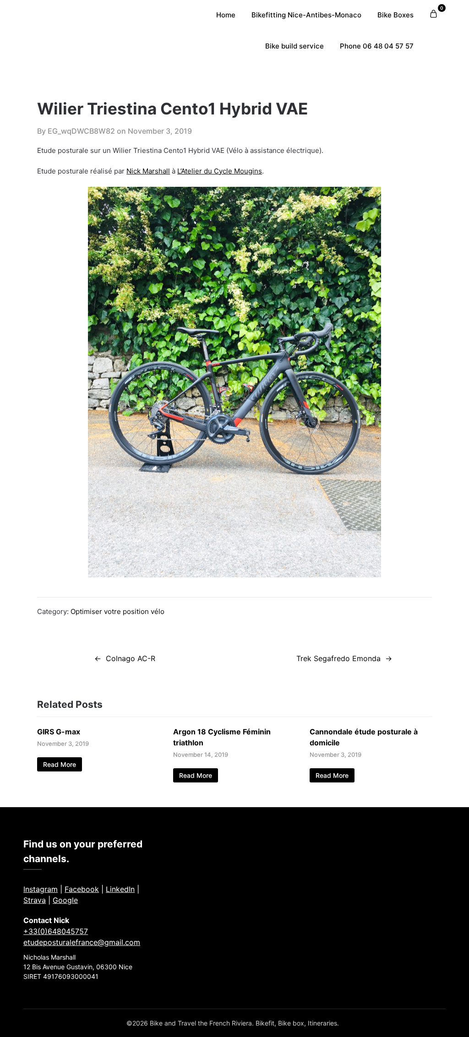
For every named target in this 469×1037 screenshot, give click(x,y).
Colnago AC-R (130, 658)
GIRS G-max (58, 731)
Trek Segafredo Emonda (338, 658)
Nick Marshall (148, 171)
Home (225, 15)
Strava (34, 900)
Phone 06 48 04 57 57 (377, 46)
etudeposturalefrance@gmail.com (81, 942)
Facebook (82, 889)
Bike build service (294, 46)
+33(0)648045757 (55, 931)
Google (65, 900)
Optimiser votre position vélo (117, 611)
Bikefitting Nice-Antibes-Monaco (306, 15)
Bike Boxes (395, 15)
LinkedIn (120, 889)
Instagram (40, 889)
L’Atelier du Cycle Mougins (219, 171)
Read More (59, 764)
